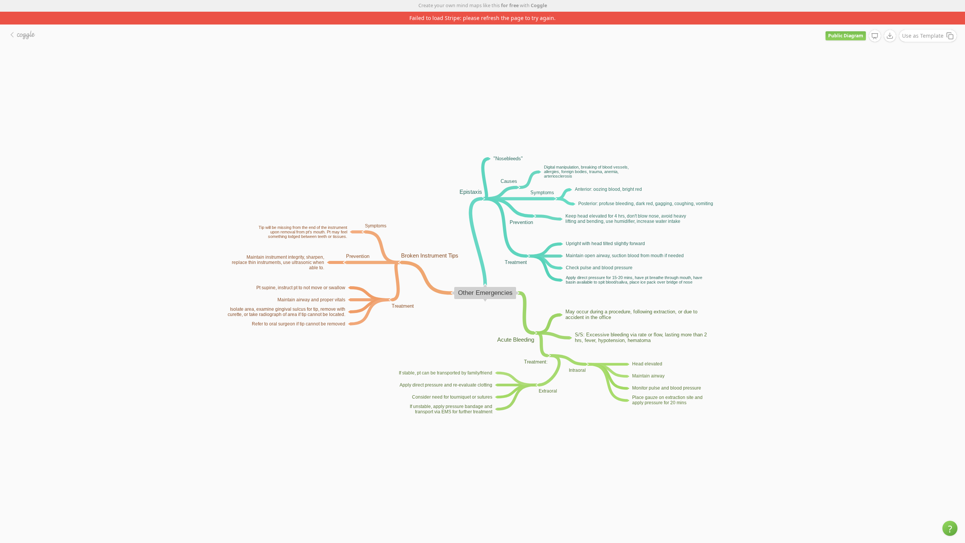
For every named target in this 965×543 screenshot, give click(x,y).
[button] (949, 528)
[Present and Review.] (875, 36)
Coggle (539, 5)
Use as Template (923, 35)
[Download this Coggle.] (890, 36)
